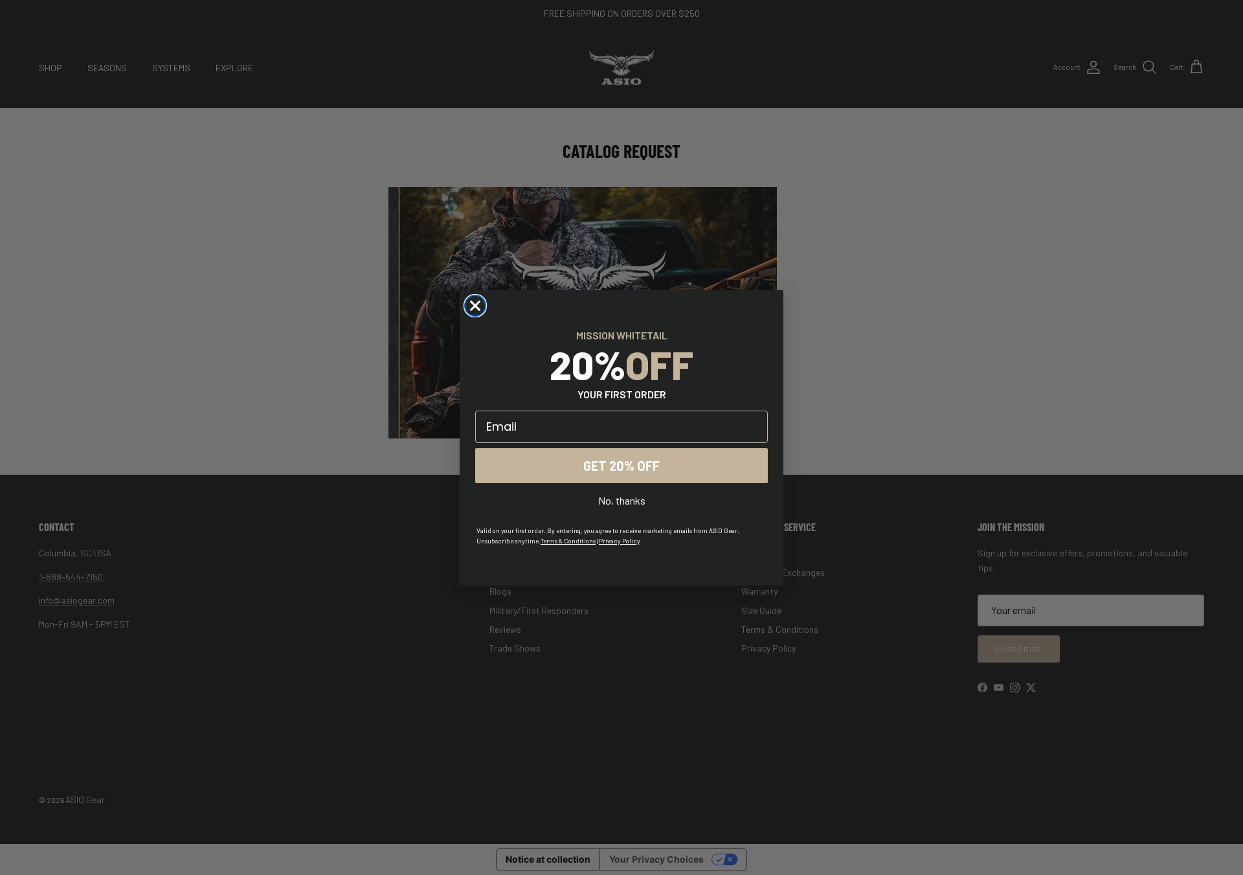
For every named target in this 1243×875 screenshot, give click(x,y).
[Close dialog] (475, 305)
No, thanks (621, 500)
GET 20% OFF (621, 465)
